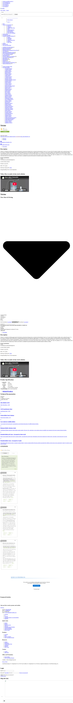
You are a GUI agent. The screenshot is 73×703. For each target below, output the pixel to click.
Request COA (5, 44)
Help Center (9, 42)
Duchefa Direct (10, 30)
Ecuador (8, 80)
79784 (10, 167)
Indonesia (8, 89)
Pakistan (8, 101)
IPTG (4, 23)
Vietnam (8, 121)
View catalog (2, 10)
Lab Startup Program (6, 35)
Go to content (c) (6, 5)
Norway (8, 100)
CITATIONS (18, 136)
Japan (7, 93)
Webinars (9, 41)
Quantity (2, 324)
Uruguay (8, 120)
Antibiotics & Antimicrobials (8, 47)
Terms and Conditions (11, 33)
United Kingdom (9, 118)
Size (6, 322)
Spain (7, 110)
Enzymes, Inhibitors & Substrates (9, 56)
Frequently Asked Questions (10, 627)
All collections (9, 24)
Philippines (8, 103)
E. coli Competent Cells (7, 54)
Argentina (8, 68)
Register (6, 623)
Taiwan (8, 114)
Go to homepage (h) (6, 2)
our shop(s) (10, 322)
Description (5, 146)
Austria (8, 70)
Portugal (8, 105)
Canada (8, 74)
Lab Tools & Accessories (7, 57)
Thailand (8, 115)
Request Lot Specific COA (7, 142)
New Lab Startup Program (9, 637)
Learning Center (6, 36)
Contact (6, 651)
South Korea (9, 109)
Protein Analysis (6, 61)
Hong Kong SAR (10, 85)
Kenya (8, 94)
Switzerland (9, 113)
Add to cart (3, 330)
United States (9, 119)
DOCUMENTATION (11, 136)
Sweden (8, 112)
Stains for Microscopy (7, 63)
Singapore (8, 107)
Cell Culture (5, 51)
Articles (8, 37)
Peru (7, 102)
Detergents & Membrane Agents (9, 52)
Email (1, 670)
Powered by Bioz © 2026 (3, 573)
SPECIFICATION (3, 136)
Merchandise (5, 58)
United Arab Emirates (10, 117)
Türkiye (8, 116)
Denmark (8, 78)
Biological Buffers (6, 49)
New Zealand (9, 99)
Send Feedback (36, 585)
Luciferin (6, 634)
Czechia (8, 77)
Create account (3, 676)
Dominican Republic (10, 79)
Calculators (9, 39)
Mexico (8, 97)
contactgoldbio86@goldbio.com (10, 612)
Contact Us (9, 26)
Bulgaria (8, 73)
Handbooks (9, 38)
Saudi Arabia (9, 106)
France (8, 82)
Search (2, 14)
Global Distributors (10, 29)
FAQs (8, 28)
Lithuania (8, 95)
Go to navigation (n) (6, 3)
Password (4, 672)
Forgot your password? (24, 672)
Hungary (8, 86)
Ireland (8, 90)
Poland (8, 104)
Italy (7, 92)
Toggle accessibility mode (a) (8, 1)
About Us (4, 24)
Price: (1, 319)
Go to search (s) (5, 4)
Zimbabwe (8, 122)
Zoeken (16, 14)
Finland (8, 81)
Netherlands (9, 98)
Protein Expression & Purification (9, 62)
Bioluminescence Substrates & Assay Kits (10, 50)
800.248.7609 (8, 609)
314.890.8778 (7, 610)
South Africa (9, 108)
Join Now (2, 607)
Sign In (6, 622)
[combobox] (9, 14)
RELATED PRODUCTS (25, 136)
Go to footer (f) (5, 6)
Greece (8, 84)
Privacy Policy (7, 630)
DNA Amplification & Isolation (8, 53)
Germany (8, 83)
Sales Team (7, 652)
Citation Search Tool (11, 40)
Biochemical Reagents (7, 48)
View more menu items (7, 45)
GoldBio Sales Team (11, 27)
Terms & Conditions (8, 629)
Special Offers (5, 34)
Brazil (8, 72)
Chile (7, 75)
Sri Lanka (8, 111)
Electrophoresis (5, 55)
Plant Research (5, 59)
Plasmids (4, 60)
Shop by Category (8, 636)
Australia (8, 69)
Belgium (8, 71)
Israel (7, 91)
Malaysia (8, 96)
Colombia (8, 76)
